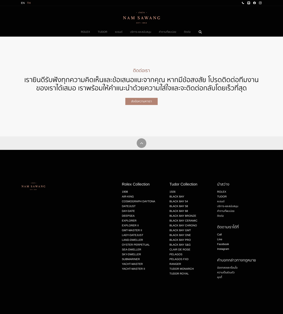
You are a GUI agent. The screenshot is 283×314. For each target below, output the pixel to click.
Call (219, 234)
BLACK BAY (176, 196)
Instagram (223, 248)
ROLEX (85, 31)
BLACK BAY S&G (180, 244)
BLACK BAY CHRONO (183, 225)
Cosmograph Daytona (138, 201)
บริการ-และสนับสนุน (140, 31)
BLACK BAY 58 (178, 206)
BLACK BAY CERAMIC (183, 220)
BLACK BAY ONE (180, 235)
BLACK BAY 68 (178, 210)
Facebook (223, 244)
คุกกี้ (219, 277)
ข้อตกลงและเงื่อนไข (227, 267)
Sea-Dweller (131, 249)
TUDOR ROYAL (179, 273)
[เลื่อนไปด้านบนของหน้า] (141, 143)
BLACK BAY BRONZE (182, 215)
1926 (172, 191)
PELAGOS (175, 254)
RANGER (175, 263)
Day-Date (128, 210)
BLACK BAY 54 (178, 201)
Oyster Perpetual (136, 244)
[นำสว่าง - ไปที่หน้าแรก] (141, 17)
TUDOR (102, 31)
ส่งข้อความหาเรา (141, 101)
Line (219, 239)
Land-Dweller (132, 239)
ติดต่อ (187, 31)
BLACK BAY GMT (180, 230)
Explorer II (130, 225)
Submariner (131, 259)
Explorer (129, 220)
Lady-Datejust (132, 235)
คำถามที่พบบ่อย (167, 31)
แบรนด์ (118, 31)
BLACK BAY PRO (180, 239)
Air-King (128, 196)
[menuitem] (85, 32)
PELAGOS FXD (178, 259)
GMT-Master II (132, 230)
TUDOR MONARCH (181, 268)
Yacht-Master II (133, 268)
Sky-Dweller (131, 254)
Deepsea (128, 215)
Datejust (129, 206)
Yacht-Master (132, 263)
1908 (125, 191)
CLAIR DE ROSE (179, 249)
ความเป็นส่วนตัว (226, 272)
